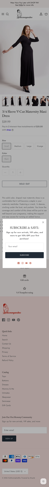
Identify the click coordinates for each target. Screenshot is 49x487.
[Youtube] (26, 263)
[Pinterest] (30, 263)
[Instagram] (23, 263)
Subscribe (24, 255)
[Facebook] (19, 263)
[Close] (43, 222)
